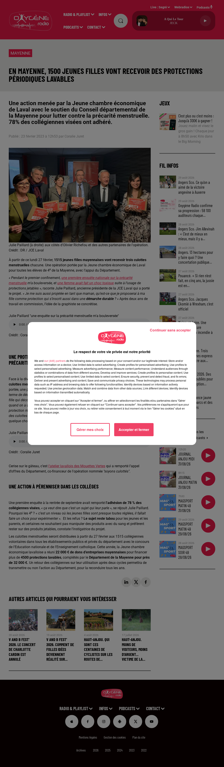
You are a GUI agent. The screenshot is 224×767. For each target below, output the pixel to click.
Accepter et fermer (134, 429)
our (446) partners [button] (55, 361)
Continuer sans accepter (170, 330)
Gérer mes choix (90, 429)
